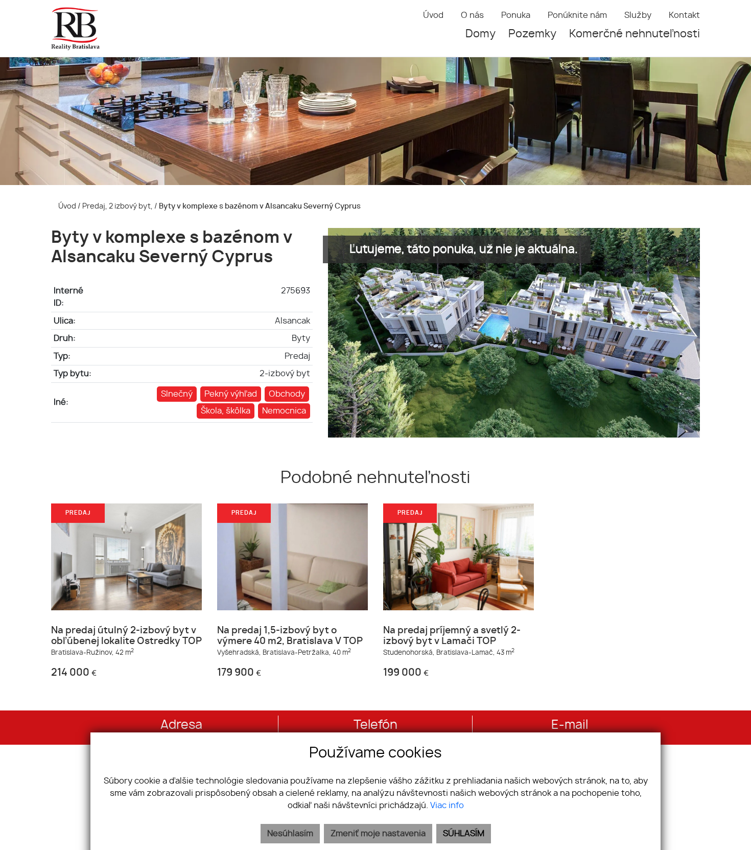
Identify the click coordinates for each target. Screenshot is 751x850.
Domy (480, 34)
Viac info (447, 805)
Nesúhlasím (290, 834)
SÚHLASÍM (463, 834)
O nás (472, 15)
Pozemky (532, 34)
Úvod (433, 15)
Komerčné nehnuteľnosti (634, 34)
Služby (637, 15)
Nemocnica (284, 411)
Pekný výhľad (230, 394)
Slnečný (177, 394)
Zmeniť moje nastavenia (378, 834)
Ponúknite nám (577, 15)
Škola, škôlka (225, 411)
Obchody (287, 394)
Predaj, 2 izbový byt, (118, 206)
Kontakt (684, 15)
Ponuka (515, 15)
